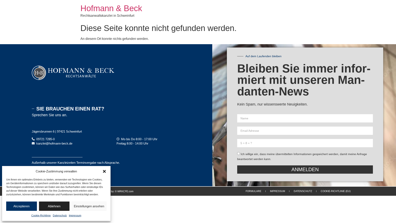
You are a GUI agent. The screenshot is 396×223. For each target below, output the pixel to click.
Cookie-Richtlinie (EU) (336, 191)
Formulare (253, 191)
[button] (104, 171)
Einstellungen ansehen (89, 206)
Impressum (75, 215)
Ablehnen (54, 206)
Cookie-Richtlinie (41, 215)
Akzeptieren (21, 206)
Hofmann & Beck (111, 8)
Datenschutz (60, 215)
